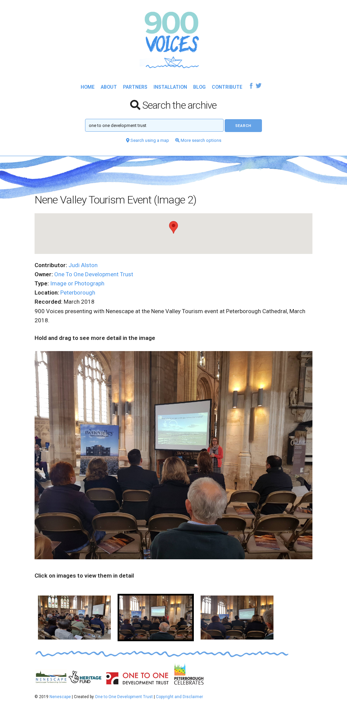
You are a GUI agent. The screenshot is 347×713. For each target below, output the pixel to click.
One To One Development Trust (93, 274)
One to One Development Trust (124, 696)
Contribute (227, 87)
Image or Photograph (77, 283)
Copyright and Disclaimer (179, 696)
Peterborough (77, 292)
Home (88, 87)
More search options (200, 140)
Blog (199, 87)
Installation (170, 87)
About (109, 87)
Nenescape (60, 696)
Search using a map (149, 140)
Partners (135, 87)
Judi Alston (83, 265)
